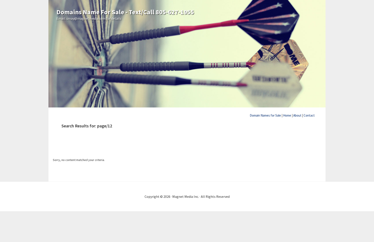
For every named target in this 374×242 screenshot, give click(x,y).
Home (287, 115)
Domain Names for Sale (265, 115)
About (297, 115)
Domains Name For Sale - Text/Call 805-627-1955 (125, 12)
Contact (309, 115)
